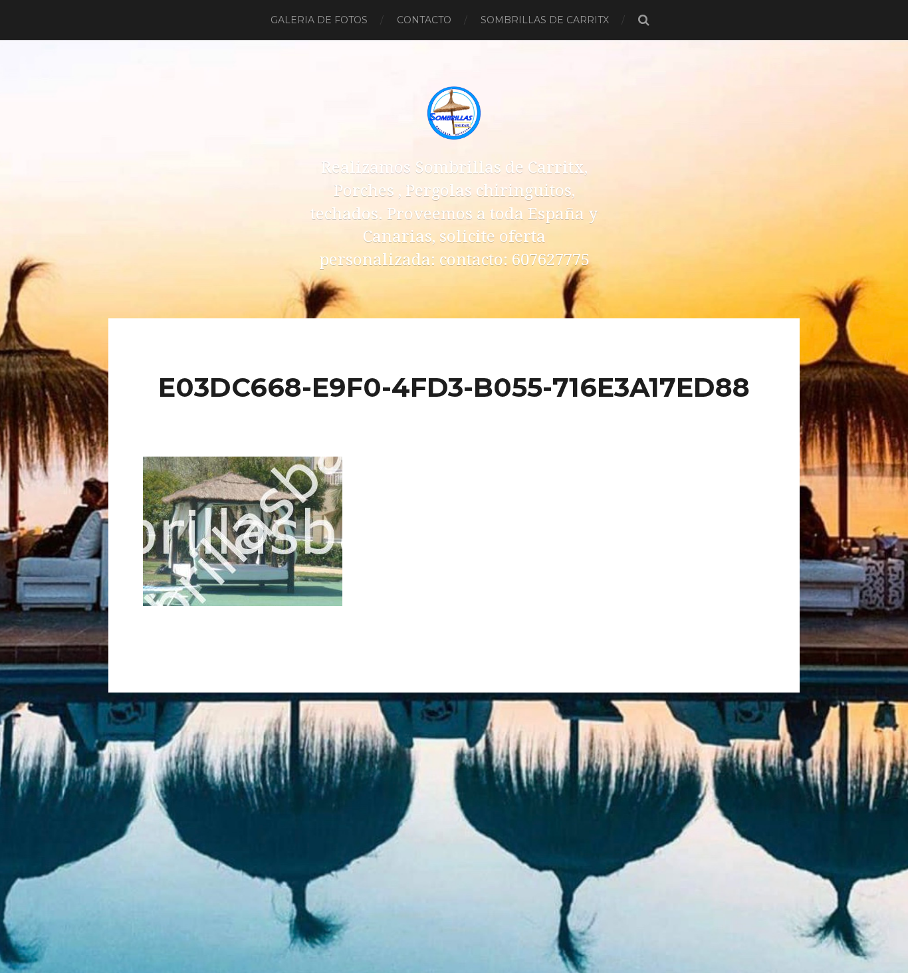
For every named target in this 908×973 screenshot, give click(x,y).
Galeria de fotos (319, 20)
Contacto (424, 20)
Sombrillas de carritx (545, 20)
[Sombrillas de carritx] (454, 113)
